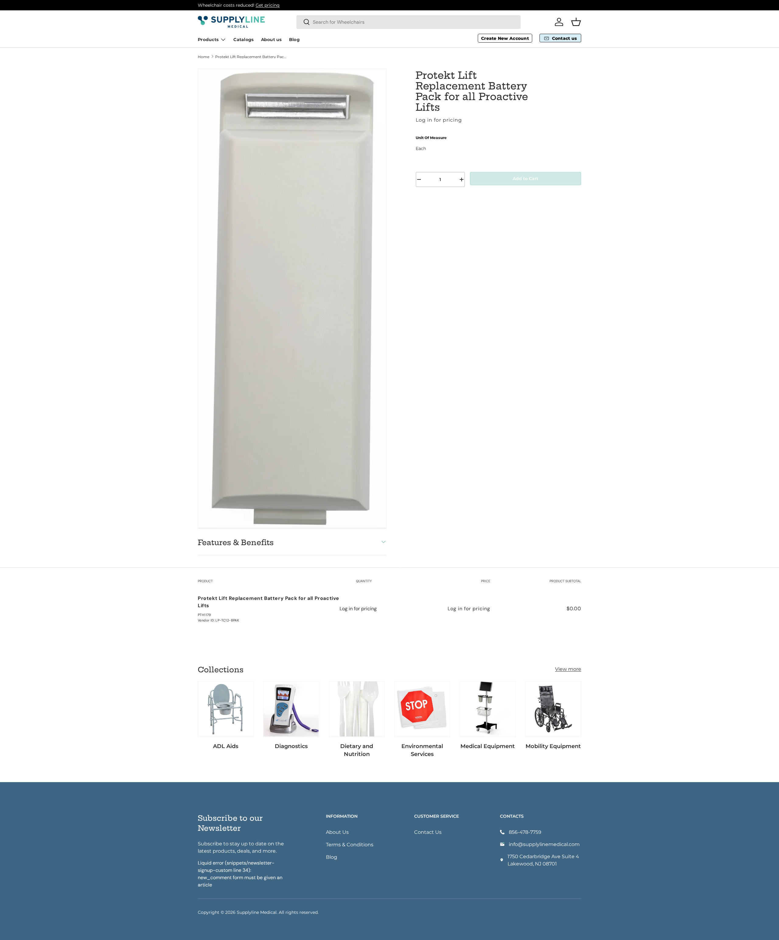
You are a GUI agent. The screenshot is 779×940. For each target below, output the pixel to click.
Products (208, 39)
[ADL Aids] (225, 708)
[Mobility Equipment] (553, 708)
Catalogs (243, 39)
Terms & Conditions (349, 844)
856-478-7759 (525, 832)
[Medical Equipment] (487, 708)
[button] (576, 22)
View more (568, 669)
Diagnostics (291, 746)
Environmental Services (422, 749)
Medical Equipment (487, 746)
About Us (337, 832)
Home (203, 56)
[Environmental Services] (422, 708)
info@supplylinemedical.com (544, 844)
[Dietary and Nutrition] (356, 708)
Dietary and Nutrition (356, 749)
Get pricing (268, 5)
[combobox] (408, 22)
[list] (292, 298)
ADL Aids (225, 746)
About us (271, 39)
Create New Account (505, 38)
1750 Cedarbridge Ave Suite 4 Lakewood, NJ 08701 (543, 860)
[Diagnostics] (291, 708)
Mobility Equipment (553, 746)
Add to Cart (525, 178)
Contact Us (428, 832)
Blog (294, 39)
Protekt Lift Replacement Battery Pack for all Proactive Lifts (251, 56)
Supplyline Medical (257, 912)
